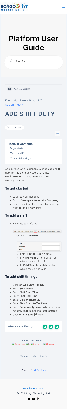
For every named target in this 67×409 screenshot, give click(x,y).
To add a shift (17, 153)
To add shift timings (20, 158)
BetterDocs (40, 370)
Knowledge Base (15, 100)
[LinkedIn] (38, 398)
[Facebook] (28, 398)
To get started (17, 148)
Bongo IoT (35, 100)
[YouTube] (33, 398)
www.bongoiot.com (33, 388)
